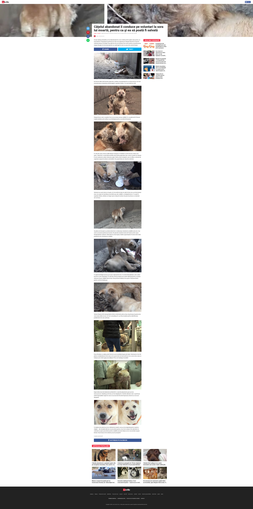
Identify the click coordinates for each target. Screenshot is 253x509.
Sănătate (109, 494)
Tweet (130, 49)
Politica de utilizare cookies (133, 498)
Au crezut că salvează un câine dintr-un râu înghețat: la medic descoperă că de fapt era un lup (160, 53)
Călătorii (154, 494)
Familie (96, 494)
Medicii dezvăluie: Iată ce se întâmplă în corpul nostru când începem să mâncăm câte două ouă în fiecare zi (161, 68)
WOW (162, 494)
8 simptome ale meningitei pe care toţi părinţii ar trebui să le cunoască (161, 46)
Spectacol (130, 494)
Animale (91, 494)
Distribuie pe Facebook (118, 440)
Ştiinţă (135, 494)
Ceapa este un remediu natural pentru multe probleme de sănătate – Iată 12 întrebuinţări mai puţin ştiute (160, 76)
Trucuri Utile (115, 494)
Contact (143, 498)
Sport (139, 494)
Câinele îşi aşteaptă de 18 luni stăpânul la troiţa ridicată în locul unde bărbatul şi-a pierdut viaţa (129, 464)
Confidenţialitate (121, 498)
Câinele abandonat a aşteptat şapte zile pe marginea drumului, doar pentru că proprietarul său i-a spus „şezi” (103, 464)
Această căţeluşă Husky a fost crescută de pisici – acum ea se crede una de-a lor (129, 481)
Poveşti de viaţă (102, 494)
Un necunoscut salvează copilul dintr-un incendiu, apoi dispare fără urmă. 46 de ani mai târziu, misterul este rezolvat (155, 481)
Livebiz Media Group (116, 504)
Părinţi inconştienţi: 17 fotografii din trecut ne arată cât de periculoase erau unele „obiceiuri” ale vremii (161, 61)
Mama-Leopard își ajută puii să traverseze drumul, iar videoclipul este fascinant (103, 481)
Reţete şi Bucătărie (146, 494)
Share (106, 49)
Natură (125, 494)
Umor (158, 494)
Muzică (121, 494)
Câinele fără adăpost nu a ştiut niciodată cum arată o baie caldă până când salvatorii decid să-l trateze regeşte (154, 464)
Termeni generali (112, 498)
